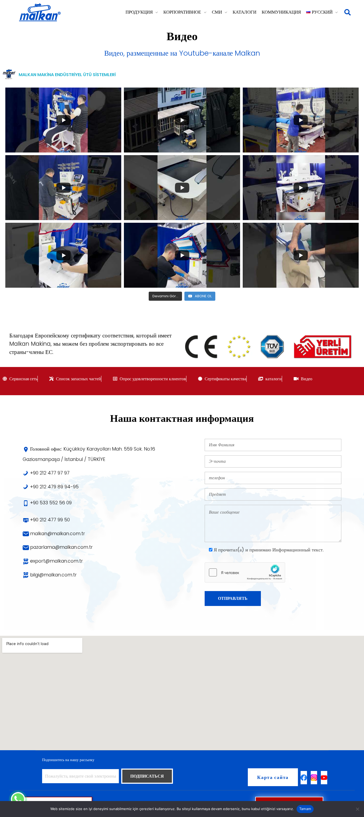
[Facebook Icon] (304, 777)
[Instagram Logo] (314, 777)
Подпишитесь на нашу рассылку (68, 759)
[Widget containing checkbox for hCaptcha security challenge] (245, 572)
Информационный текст (297, 550)
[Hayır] (357, 809)
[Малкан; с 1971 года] (39, 12)
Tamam (305, 809)
